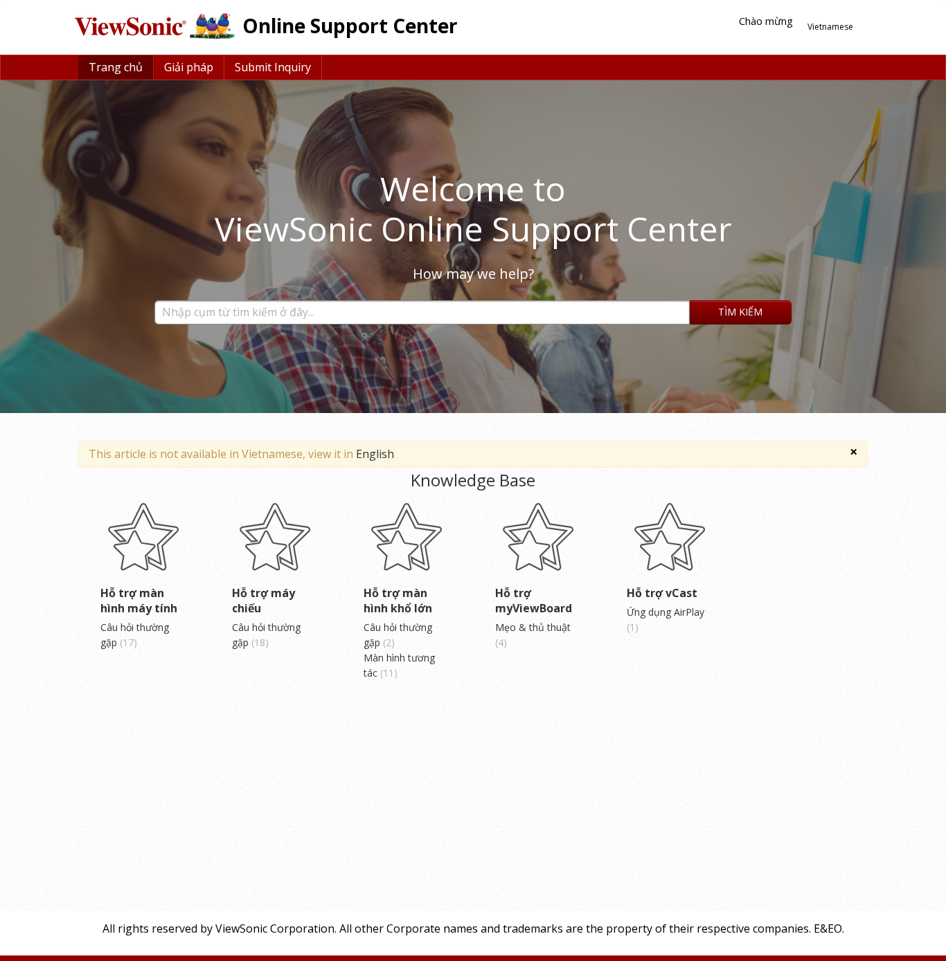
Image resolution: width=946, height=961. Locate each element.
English (375, 453)
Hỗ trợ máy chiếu (263, 600)
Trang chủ (116, 67)
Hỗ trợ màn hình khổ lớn (398, 600)
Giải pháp (188, 67)
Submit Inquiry (273, 67)
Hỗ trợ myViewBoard (533, 600)
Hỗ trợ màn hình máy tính (138, 600)
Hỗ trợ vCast (662, 593)
